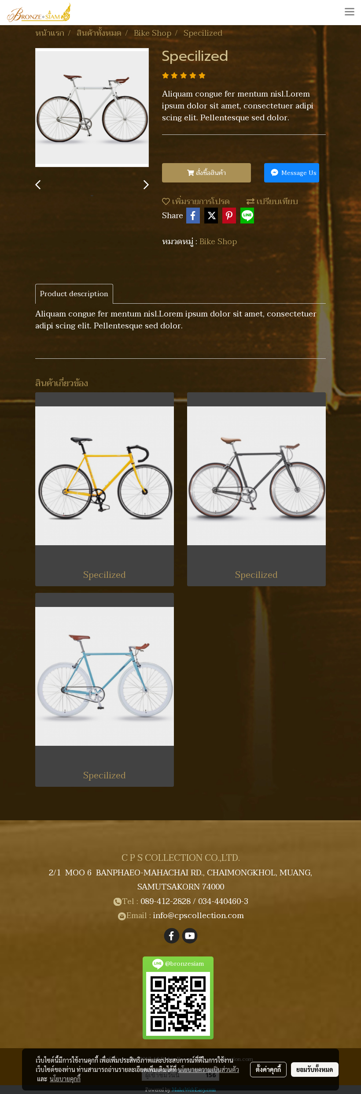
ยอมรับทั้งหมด (314, 1069)
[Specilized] (92, 107)
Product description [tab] (74, 294)
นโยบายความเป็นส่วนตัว (208, 1069)
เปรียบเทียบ (276, 201)
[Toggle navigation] (349, 12)
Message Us (298, 173)
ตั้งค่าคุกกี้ (268, 1069)
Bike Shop (218, 242)
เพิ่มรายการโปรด (200, 201)
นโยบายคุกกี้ (65, 1079)
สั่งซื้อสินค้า (210, 173)
